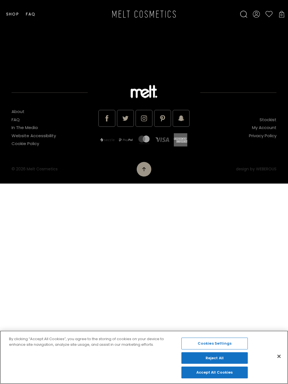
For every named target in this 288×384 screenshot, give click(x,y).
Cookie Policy (25, 143)
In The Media (25, 127)
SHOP (12, 14)
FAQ (30, 14)
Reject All (215, 358)
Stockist (268, 120)
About (18, 111)
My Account (264, 127)
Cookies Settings (214, 343)
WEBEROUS (266, 169)
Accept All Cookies (214, 372)
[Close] (279, 356)
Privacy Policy (262, 136)
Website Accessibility (34, 136)
